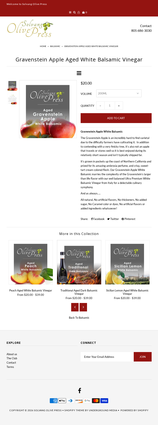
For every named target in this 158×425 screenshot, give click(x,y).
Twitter (114, 219)
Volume (86, 93)
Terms (10, 367)
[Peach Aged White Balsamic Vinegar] (31, 283)
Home (43, 46)
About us (12, 354)
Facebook (99, 219)
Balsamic (55, 46)
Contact (146, 26)
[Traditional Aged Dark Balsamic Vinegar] (79, 283)
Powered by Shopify (135, 410)
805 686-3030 (141, 30)
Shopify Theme (74, 410)
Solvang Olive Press (48, 410)
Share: (84, 219)
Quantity (87, 105)
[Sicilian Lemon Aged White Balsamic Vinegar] (127, 283)
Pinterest (129, 219)
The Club (12, 358)
